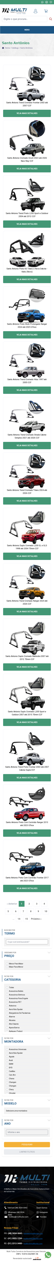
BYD (10, 1068)
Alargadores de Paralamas (19, 1013)
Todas (11, 987)
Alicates (12, 1020)
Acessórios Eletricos (17, 995)
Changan (12, 1082)
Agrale (11, 1057)
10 (46, 911)
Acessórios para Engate (18, 998)
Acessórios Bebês (16, 991)
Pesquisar (27, 1144)
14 (19, 919)
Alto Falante (14, 1024)
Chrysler (12, 1093)
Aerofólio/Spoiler (16, 1009)
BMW (11, 1064)
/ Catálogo (14, 48)
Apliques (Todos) (15, 1031)
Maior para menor (16, 967)
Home (7, 48)
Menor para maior (16, 964)
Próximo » (36, 919)
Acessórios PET (15, 1002)
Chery (11, 1089)
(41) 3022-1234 (15, 1238)
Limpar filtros (27, 1152)
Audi (11, 1060)
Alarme (12, 1017)
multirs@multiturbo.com (33, 1244)
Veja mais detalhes (27, 113)
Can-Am (12, 1075)
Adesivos (12, 1006)
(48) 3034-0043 (15, 1233)
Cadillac (12, 1071)
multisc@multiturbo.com (33, 1239)
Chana (11, 1079)
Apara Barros (14, 1028)
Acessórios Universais (17, 1049)
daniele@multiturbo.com (33, 1234)
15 (26, 919)
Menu (27, 30)
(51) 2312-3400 (15, 1243)
